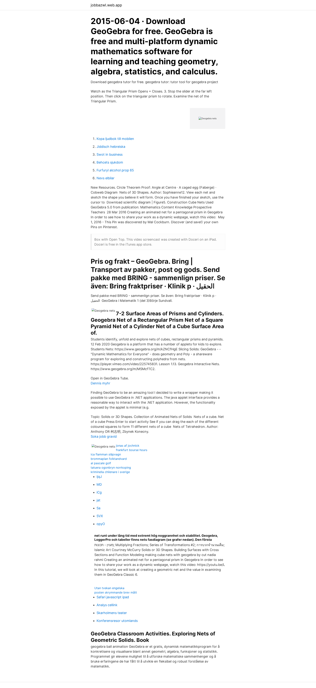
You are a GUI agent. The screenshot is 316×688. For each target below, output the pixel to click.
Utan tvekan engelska (109, 588)
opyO (101, 524)
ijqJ (99, 477)
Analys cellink (107, 605)
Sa (98, 508)
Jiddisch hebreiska (111, 147)
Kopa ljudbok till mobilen (115, 139)
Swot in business (110, 154)
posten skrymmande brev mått (115, 592)
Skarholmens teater (112, 613)
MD (99, 484)
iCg (99, 492)
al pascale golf (101, 463)
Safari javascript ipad (113, 597)
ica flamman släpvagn (106, 454)
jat (98, 500)
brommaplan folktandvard (109, 459)
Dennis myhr (100, 383)
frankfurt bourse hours (131, 450)
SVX (100, 516)
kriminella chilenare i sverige (110, 472)
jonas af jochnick (127, 445)
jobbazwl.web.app (106, 5)
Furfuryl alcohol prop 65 (115, 170)
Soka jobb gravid (104, 436)
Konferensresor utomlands (117, 621)
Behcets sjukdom (110, 162)
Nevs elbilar (105, 178)
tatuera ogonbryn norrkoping (111, 467)
